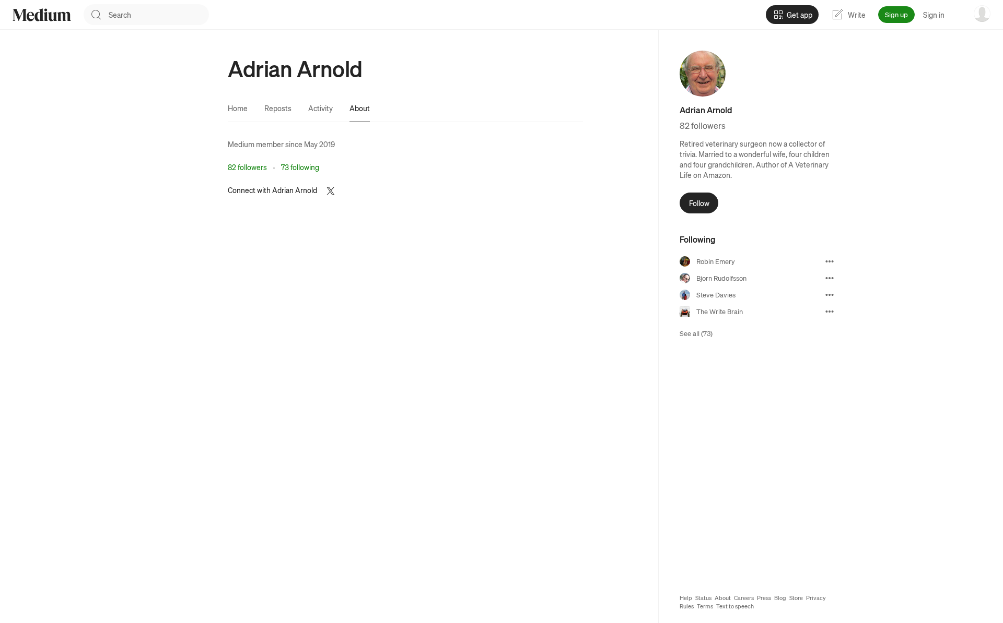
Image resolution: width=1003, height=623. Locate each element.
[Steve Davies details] (829, 294)
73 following (300, 167)
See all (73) (696, 333)
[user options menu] (982, 13)
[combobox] (159, 14)
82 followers (247, 167)
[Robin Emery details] (829, 261)
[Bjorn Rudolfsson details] (829, 278)
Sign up (896, 14)
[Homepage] (42, 14)
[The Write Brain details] (829, 311)
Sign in (933, 14)
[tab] (238, 108)
